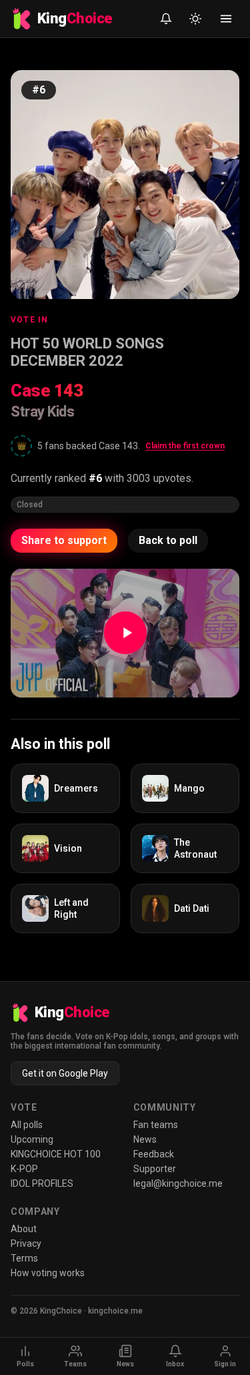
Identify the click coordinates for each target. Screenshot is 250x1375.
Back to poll (168, 540)
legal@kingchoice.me (178, 1183)
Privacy (26, 1243)
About (24, 1228)
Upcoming (32, 1139)
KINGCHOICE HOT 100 (56, 1154)
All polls (27, 1124)
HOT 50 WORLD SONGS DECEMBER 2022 (87, 352)
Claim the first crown (185, 446)
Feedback (153, 1154)
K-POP (24, 1168)
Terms (24, 1258)
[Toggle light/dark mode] (195, 19)
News (145, 1139)
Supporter (154, 1168)
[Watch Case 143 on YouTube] (125, 633)
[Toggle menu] (226, 18)
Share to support (64, 540)
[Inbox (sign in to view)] (166, 19)
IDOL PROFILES (42, 1183)
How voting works (48, 1273)
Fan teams (155, 1124)
